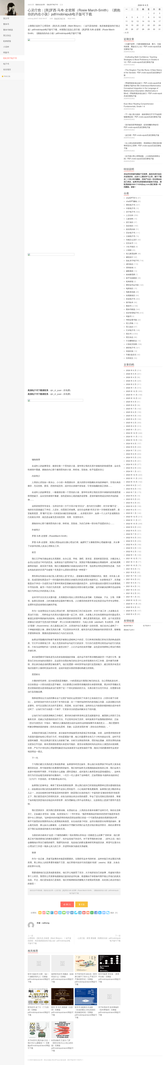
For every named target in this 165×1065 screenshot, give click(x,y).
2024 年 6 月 (131, 454)
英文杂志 (7, 35)
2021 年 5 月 (131, 582)
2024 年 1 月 (131, 471)
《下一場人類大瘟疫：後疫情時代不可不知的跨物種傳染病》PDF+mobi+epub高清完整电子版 (143, 115)
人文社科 (129, 215)
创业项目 (7, 69)
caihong (45, 923)
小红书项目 (130, 246)
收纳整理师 (130, 274)
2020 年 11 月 (131, 603)
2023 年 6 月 (131, 495)
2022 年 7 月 (131, 534)
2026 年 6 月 (131, 370)
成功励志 (129, 264)
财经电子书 (130, 347)
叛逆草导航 (127, 625)
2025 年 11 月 (131, 394)
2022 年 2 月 (131, 551)
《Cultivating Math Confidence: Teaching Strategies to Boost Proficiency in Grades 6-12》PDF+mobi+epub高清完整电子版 (141, 59)
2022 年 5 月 (131, 541)
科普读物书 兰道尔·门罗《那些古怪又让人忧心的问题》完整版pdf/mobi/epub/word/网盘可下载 (62, 1045)
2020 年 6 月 (131, 607)
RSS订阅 (7, 76)
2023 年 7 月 (131, 492)
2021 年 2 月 (131, 593)
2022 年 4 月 (131, 544)
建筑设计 (129, 257)
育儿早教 (129, 323)
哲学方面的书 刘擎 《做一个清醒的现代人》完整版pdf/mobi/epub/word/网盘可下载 (39, 978)
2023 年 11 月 (131, 478)
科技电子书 (130, 299)
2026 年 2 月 (131, 384)
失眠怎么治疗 (131, 239)
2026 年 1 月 (131, 387)
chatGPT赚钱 (131, 201)
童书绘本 (129, 302)
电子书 (6, 63)
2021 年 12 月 (131, 558)
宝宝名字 (129, 243)
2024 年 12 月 (131, 433)
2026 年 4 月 (131, 377)
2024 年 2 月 (131, 468)
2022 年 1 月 (131, 555)
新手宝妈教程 (131, 278)
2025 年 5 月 (131, 415)
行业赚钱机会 (131, 340)
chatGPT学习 (131, 197)
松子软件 (146, 625)
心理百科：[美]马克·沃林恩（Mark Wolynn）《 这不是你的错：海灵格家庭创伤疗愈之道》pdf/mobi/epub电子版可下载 (49, 941)
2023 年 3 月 (131, 506)
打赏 (83, 904)
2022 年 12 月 (131, 516)
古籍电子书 (130, 236)
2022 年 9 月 (131, 527)
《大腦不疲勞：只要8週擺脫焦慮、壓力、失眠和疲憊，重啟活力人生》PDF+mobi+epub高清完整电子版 (142, 46)
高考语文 (129, 358)
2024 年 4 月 (131, 461)
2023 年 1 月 (131, 513)
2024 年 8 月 (131, 447)
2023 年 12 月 (131, 474)
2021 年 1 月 (131, 596)
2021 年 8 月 (131, 572)
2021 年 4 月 (131, 586)
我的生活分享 (12, 7)
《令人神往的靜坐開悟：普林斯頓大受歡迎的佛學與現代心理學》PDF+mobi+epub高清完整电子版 (143, 145)
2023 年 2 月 (131, 509)
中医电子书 (130, 208)
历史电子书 (130, 232)
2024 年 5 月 (131, 457)
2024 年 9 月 (131, 443)
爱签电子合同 (128, 630)
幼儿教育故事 (131, 253)
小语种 (6, 46)
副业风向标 (130, 229)
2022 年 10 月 (131, 523)
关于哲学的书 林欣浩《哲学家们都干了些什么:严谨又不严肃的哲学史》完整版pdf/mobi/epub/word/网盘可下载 (86, 979)
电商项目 (129, 288)
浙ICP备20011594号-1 (75, 1060)
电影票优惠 (130, 292)
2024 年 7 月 (131, 450)
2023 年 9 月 (131, 485)
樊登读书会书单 (132, 285)
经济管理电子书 (132, 312)
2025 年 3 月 (131, 422)
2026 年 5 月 (131, 373)
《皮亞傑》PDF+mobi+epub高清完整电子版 (141, 135)
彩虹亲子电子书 (10, 58)
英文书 (6, 18)
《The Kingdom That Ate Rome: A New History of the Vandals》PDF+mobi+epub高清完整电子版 (143, 72)
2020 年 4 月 (131, 614)
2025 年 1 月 (131, 429)
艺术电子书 (130, 330)
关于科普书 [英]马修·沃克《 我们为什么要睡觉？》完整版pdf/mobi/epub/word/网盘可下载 (39, 1044)
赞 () (68, 904)
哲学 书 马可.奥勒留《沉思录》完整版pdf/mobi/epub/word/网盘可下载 (62, 1011)
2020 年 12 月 (131, 600)
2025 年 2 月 (131, 426)
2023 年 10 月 (131, 481)
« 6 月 (126, 32)
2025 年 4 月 (131, 419)
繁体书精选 (8, 29)
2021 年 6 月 (131, 579)
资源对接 (129, 351)
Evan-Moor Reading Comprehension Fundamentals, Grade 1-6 (139, 105)
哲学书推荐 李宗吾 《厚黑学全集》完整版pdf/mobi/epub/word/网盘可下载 (109, 978)
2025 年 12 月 (131, 391)
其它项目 (129, 222)
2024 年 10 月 (131, 440)
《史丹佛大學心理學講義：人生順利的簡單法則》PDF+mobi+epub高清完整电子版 (142, 157)
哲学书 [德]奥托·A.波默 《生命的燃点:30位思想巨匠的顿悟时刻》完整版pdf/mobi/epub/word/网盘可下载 (86, 1012)
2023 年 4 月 (131, 502)
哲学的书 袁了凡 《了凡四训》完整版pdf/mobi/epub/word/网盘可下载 (39, 1011)
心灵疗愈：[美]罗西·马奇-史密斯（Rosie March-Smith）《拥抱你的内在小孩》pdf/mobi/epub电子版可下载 (74, 11)
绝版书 (6, 52)
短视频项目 (130, 295)
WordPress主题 (57, 1060)
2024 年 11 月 (131, 436)
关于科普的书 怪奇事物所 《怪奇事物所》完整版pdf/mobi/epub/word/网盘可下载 (109, 1011)
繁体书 (6, 24)
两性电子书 (130, 204)
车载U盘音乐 (131, 354)
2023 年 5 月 (131, 499)
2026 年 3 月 (131, 380)
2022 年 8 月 (131, 530)
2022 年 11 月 (131, 520)
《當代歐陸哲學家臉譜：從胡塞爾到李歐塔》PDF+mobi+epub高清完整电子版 (142, 125)
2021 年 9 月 (131, 569)
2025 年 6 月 (131, 412)
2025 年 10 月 (131, 398)
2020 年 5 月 (131, 610)
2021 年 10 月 (131, 565)
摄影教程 (129, 271)
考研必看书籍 (131, 319)
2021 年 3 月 (131, 589)
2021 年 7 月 (131, 575)
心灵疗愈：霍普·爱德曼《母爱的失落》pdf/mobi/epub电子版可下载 (99, 939)
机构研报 (7, 41)
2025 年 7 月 (131, 408)
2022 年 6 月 (131, 537)
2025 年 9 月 (131, 401)
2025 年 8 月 (131, 405)
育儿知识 (129, 326)
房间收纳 (129, 267)
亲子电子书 (130, 211)
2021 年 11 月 (131, 562)
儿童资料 (129, 218)
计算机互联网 (131, 344)
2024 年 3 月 (131, 464)
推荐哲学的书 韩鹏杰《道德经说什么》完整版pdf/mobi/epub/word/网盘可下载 (62, 978)
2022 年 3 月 (131, 548)
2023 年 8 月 (131, 488)
